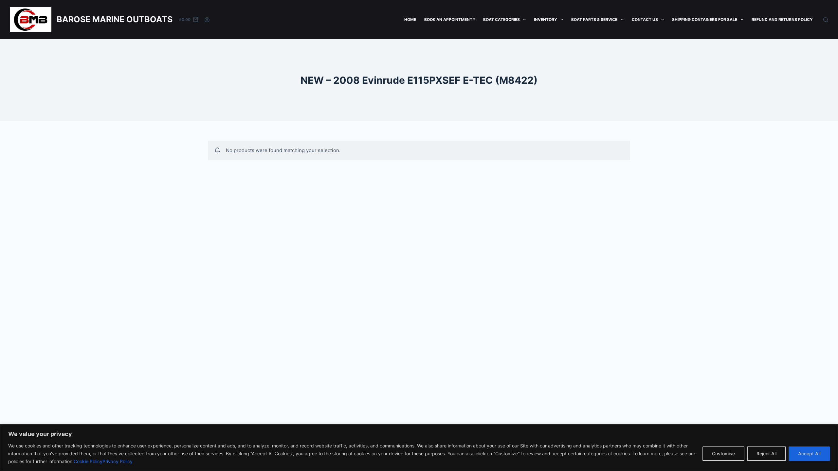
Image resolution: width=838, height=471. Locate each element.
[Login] (207, 19)
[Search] (825, 19)
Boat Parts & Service (594, 19)
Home (410, 19)
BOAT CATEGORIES (501, 19)
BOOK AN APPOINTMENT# (449, 19)
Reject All (766, 453)
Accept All (809, 453)
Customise (723, 453)
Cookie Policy (88, 461)
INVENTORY (545, 19)
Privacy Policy (117, 461)
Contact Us (645, 19)
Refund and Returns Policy (782, 19)
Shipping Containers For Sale (704, 19)
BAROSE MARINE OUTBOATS (115, 19)
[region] (419, 447)
